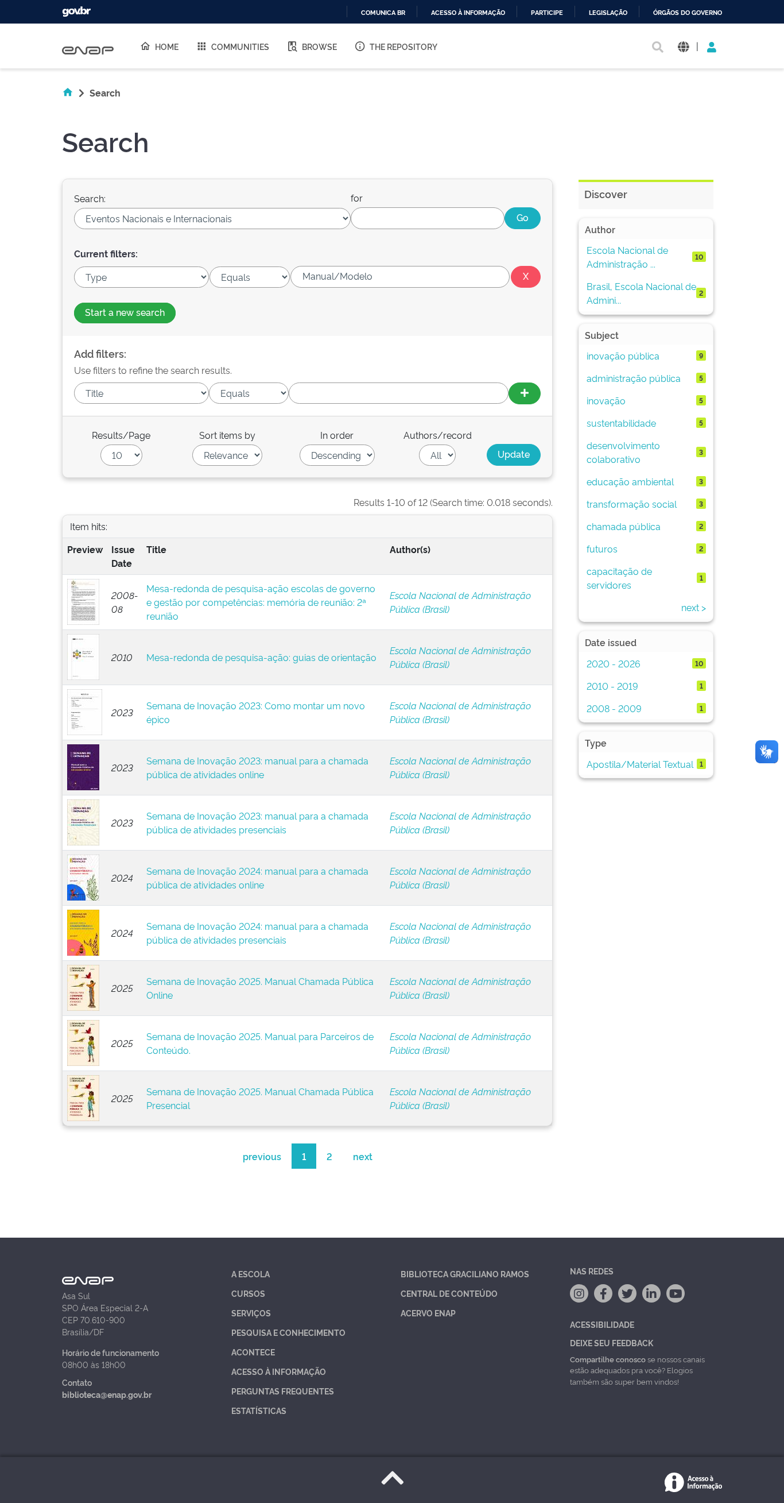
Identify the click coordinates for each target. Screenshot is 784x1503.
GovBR (76, 11)
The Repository (403, 46)
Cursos (248, 1293)
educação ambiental (630, 481)
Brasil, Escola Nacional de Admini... (641, 293)
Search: (90, 198)
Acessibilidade (602, 1324)
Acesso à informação (468, 13)
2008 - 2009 (614, 708)
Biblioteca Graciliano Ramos (465, 1273)
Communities (240, 46)
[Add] (525, 393)
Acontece (253, 1351)
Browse (319, 46)
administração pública (634, 378)
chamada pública (624, 526)
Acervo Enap (428, 1312)
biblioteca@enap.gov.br (107, 1394)
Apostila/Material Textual (640, 764)
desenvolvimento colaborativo (623, 452)
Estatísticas (258, 1410)
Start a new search (125, 312)
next (362, 1156)
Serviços (251, 1312)
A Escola (250, 1273)
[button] (683, 46)
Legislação (608, 13)
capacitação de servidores (619, 578)
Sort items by (227, 434)
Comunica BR (383, 13)
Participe (547, 13)
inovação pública (623, 355)
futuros (602, 548)
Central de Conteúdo (449, 1293)
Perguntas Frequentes (282, 1390)
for (357, 197)
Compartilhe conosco (608, 1359)
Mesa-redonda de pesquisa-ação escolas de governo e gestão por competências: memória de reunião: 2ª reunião (260, 602)
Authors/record (437, 434)
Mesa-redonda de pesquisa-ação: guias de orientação (261, 657)
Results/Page (121, 434)
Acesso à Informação (278, 1371)
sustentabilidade (621, 422)
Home (166, 46)
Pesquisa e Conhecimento (288, 1332)
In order (337, 434)
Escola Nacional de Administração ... (627, 257)
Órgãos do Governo (687, 13)
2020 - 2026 (614, 663)
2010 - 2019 (612, 685)
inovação (606, 400)
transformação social (632, 503)
